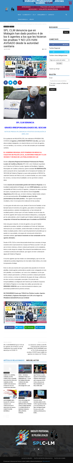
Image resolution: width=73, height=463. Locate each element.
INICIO (19, 14)
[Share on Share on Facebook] (6, 82)
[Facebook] (34, 449)
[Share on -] (15, 82)
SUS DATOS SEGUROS (27, 458)
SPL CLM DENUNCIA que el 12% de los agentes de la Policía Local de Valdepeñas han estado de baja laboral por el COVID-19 (14, 347)
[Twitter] (38, 449)
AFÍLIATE (31, 19)
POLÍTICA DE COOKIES (59, 458)
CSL (34, 14)
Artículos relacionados (14, 360)
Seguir (66, 52)
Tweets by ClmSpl (54, 69)
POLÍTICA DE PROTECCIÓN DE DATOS (43, 458)
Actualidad (10, 24)
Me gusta (65, 44)
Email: (51, 77)
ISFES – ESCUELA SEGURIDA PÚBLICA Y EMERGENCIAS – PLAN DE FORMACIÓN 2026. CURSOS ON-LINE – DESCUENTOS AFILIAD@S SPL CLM (25, 380)
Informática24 (46, 461)
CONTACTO (51, 14)
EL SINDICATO (26, 14)
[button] (66, 15)
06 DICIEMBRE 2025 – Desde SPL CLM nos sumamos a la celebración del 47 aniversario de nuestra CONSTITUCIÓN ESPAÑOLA (9, 406)
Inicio (5, 24)
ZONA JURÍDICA (41, 14)
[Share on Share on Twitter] (10, 82)
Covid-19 (12, 26)
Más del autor (32, 360)
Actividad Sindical (38, 372)
